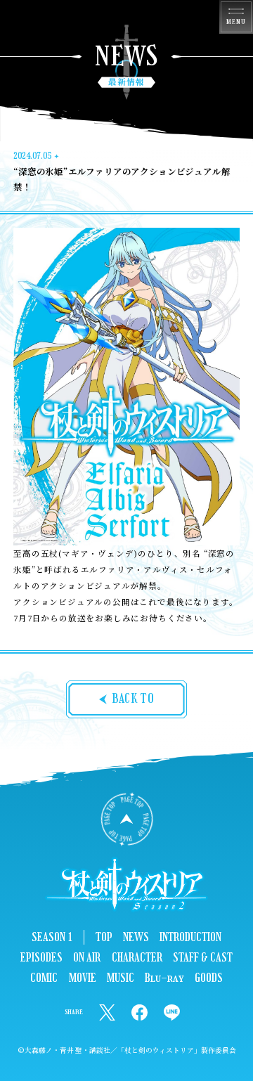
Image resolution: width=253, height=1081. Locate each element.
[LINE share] (172, 1012)
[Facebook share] (139, 1012)
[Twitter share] (107, 1012)
